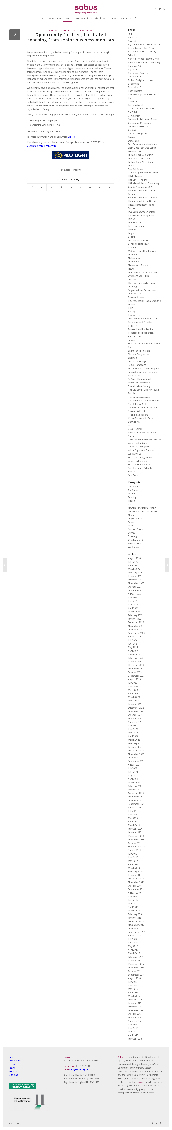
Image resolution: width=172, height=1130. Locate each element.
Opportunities (62, 30)
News (51, 30)
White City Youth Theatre (141, 450)
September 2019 (136, 846)
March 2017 (134, 953)
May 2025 (133, 604)
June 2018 (133, 899)
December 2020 (136, 793)
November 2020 (136, 796)
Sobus (78, 170)
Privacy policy (134, 314)
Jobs (130, 504)
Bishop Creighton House (140, 80)
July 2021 (132, 768)
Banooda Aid (134, 65)
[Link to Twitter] (160, 9)
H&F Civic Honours (137, 179)
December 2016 (136, 963)
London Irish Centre (138, 240)
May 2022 (133, 732)
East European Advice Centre (142, 144)
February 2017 (135, 956)
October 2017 (135, 928)
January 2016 (134, 1003)
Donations (133, 140)
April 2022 (133, 736)
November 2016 (136, 967)
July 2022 (132, 725)
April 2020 (133, 821)
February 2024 (135, 658)
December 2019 (136, 835)
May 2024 (133, 647)
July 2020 (132, 810)
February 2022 (135, 743)
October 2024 (135, 629)
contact (13, 1071)
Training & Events (137, 411)
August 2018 (134, 892)
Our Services (134, 293)
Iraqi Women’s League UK (141, 215)
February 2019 (135, 871)
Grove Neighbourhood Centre (143, 172)
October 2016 (135, 971)
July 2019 (132, 853)
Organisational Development (142, 290)
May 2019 (133, 860)
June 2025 (133, 601)
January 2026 (134, 576)
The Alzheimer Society (139, 386)
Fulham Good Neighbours (141, 162)
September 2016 (136, 974)
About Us (132, 37)
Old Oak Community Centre (141, 283)
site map (13, 1074)
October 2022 (135, 714)
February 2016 (135, 999)
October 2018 (135, 885)
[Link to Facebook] (156, 9)
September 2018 (136, 889)
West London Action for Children (144, 439)
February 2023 (135, 700)
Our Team (133, 475)
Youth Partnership (137, 460)
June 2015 (133, 1028)
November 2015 (136, 1010)
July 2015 (132, 1024)
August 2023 (134, 679)
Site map (132, 357)
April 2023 (133, 693)
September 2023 (136, 675)
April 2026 (133, 565)
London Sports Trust (138, 243)
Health (131, 500)
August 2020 (134, 807)
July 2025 (132, 597)
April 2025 (133, 608)
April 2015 (133, 1035)
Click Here (72, 136)
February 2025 (135, 615)
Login (131, 233)
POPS (131, 307)
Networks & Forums (138, 265)
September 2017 (136, 932)
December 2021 (136, 750)
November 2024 (136, 625)
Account (132, 40)
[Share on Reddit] (100, 187)
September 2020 (136, 803)
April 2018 (133, 907)
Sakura (131, 339)
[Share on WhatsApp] (51, 187)
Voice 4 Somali (135, 428)
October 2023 (135, 672)
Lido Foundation (136, 226)
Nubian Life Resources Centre (143, 272)
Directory (132, 137)
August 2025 (134, 593)
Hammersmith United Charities (143, 201)
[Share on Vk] (90, 187)
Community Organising (139, 122)
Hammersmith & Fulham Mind (143, 197)
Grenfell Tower (135, 169)
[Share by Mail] (109, 187)
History (131, 471)
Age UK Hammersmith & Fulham (144, 44)
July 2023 (132, 682)
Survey (131, 532)
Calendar (132, 101)
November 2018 (136, 882)
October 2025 (135, 586)
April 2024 (133, 650)
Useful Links (134, 421)
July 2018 (132, 896)
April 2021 (133, 778)
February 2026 (135, 572)
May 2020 (133, 818)
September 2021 (136, 761)
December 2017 (136, 921)
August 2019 (134, 850)
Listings (132, 229)
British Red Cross (136, 87)
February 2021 (135, 786)
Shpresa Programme (138, 354)
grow (12, 1064)
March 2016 (134, 996)
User (130, 425)
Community (134, 115)
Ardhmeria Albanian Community (144, 62)
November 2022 (136, 711)
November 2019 (136, 839)
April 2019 (133, 864)
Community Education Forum (142, 119)
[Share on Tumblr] (80, 187)
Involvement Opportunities (141, 211)
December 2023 (136, 665)
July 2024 (132, 640)
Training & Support (138, 414)
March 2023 (134, 697)
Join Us (131, 218)
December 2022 (136, 707)
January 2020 (134, 832)
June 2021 (133, 771)
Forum (131, 493)
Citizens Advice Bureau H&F (142, 108)
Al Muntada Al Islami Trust (141, 48)
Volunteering (134, 543)
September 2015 (136, 1017)
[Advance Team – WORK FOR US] (5, 565)
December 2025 (136, 579)
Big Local (132, 69)
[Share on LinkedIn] (71, 187)
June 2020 (133, 814)
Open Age (133, 286)
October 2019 (135, 843)
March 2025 (134, 611)
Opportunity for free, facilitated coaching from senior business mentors (70, 37)
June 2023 (133, 686)
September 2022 (136, 718)
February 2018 (135, 914)
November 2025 (136, 583)
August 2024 (134, 636)
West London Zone (137, 443)
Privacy (131, 311)
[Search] (135, 18)
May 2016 (133, 988)
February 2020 (135, 828)
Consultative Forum (138, 126)
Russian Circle (135, 336)
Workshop (87, 30)
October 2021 (135, 757)
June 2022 (133, 729)
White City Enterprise (138, 446)
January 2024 (134, 661)
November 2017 (136, 924)
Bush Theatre (135, 90)
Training (76, 30)
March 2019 (134, 868)
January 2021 (134, 789)
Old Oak (132, 279)
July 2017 (132, 939)
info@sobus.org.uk (78, 1069)
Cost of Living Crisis (138, 133)
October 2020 (135, 800)
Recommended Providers (140, 322)
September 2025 (136, 590)
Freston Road (134, 151)
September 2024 (136, 633)
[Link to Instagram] (164, 9)
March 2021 (134, 782)
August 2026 (134, 558)
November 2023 (136, 668)
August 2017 (134, 935)
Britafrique (133, 83)
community (15, 1060)
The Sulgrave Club (137, 404)
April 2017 (133, 949)
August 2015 (134, 1020)
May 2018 (133, 903)
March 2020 (134, 825)
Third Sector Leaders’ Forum (142, 407)
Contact (132, 129)
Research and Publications (141, 329)
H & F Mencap (135, 176)
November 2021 (136, 754)
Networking (134, 258)
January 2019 (134, 875)
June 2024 (133, 643)
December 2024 (136, 622)
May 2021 (133, 775)
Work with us (134, 453)
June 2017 (133, 942)
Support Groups (136, 529)
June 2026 (133, 561)
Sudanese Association (139, 382)
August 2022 (134, 722)
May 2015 (133, 1031)
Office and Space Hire (138, 275)
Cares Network (135, 105)
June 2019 (133, 857)
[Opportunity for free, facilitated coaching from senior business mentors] (14, 34)
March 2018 (134, 910)
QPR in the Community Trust (142, 318)
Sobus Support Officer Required (144, 368)
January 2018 (134, 917)
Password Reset (136, 297)
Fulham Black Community (140, 154)
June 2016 (133, 985)
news (12, 1067)
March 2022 (134, 739)
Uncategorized (135, 539)
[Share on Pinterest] (61, 187)
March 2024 (134, 654)
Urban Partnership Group (141, 418)
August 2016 (134, 978)
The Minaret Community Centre (144, 400)
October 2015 (135, 1013)
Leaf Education (135, 222)
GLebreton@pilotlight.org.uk (41, 145)
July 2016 (132, 981)
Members (133, 247)
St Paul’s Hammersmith (139, 379)
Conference (134, 490)
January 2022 (134, 746)
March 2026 (134, 568)
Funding (132, 165)
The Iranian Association (140, 396)
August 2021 (134, 764)
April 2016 (133, 992)
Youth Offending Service (140, 457)
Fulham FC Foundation (139, 158)
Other (131, 522)
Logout (131, 236)
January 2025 (134, 618)
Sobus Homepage (137, 361)
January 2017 (134, 960)
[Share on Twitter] (41, 187)
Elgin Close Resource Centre (142, 147)
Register (132, 325)
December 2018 (136, 878)
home (12, 1057)
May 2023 (133, 689)
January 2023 (134, 704)
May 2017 (133, 946)
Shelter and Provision (139, 350)
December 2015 (136, 1006)
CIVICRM (132, 112)
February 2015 (135, 1038)
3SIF (130, 33)
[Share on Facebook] (32, 187)
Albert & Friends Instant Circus (143, 58)
